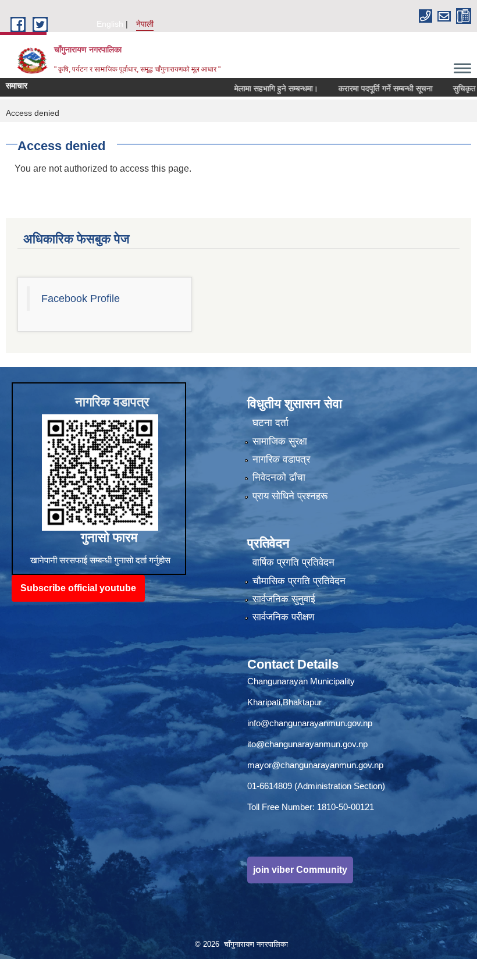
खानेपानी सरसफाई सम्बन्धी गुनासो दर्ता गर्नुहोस (100, 560)
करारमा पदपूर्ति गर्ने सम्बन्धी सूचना (366, 88)
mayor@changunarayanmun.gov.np (315, 765)
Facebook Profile (80, 298)
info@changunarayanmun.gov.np (309, 723)
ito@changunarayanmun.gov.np (307, 744)
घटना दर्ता (270, 422)
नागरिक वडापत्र (281, 459)
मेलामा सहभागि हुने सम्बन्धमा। (256, 88)
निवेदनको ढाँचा (278, 477)
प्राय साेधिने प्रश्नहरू (290, 496)
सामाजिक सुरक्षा (279, 441)
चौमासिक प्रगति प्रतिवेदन (299, 581)
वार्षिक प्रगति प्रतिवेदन (293, 562)
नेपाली (145, 24)
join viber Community (300, 870)
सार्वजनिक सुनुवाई (283, 599)
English (110, 24)
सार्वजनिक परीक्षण (283, 617)
